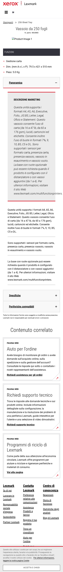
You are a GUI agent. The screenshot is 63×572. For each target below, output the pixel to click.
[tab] (31, 82)
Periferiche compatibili (21, 306)
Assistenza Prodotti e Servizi (28, 511)
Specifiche (15, 295)
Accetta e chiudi (31, 568)
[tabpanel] (31, 189)
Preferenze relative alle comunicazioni (30, 499)
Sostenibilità (9, 517)
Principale (40, 4)
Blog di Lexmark (51, 517)
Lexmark (8, 486)
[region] (31, 559)
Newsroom (48, 495)
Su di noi (7, 490)
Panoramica (15, 82)
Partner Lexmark (11, 522)
